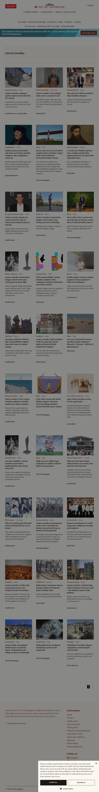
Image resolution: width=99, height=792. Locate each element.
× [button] (96, 763)
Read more (56, 776)
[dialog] (68, 776)
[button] (67, 788)
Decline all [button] (81, 782)
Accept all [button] (53, 782)
